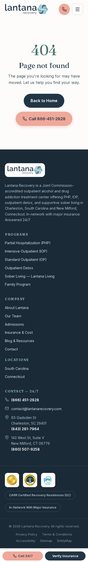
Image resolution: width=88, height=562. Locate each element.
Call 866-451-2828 (47, 118)
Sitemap (46, 541)
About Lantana (17, 308)
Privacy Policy (26, 534)
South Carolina (17, 368)
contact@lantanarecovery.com (36, 409)
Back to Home (44, 100)
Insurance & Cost (19, 332)
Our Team (13, 316)
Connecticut (15, 377)
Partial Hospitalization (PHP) (28, 243)
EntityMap (64, 541)
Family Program (18, 284)
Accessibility (25, 541)
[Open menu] (77, 9)
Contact (11, 349)
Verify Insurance (65, 556)
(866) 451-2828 (25, 400)
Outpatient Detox (19, 268)
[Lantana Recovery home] (26, 9)
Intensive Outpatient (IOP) (26, 251)
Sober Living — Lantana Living (30, 276)
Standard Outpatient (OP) (26, 259)
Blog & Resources (19, 341)
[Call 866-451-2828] (64, 9)
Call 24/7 (25, 556)
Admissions (14, 324)
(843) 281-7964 (25, 429)
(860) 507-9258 (25, 449)
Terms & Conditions (57, 534)
